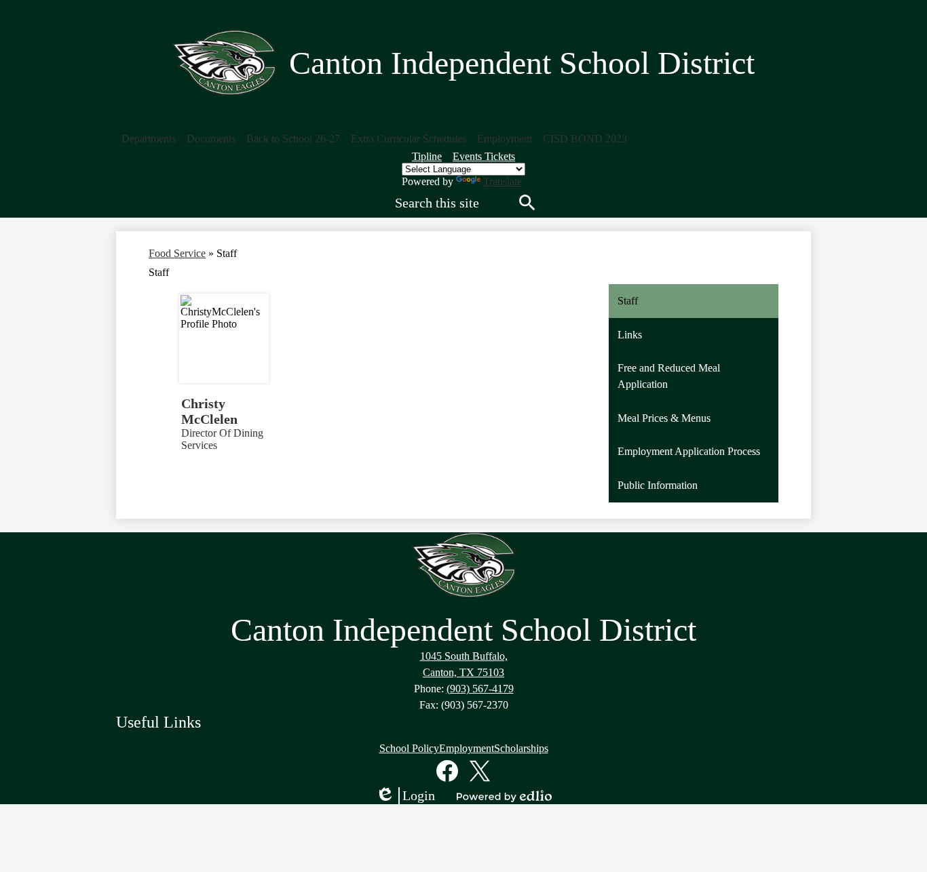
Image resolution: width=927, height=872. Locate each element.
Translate (502, 181)
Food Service (177, 253)
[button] (148, 139)
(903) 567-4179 (480, 688)
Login (405, 796)
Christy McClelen (209, 411)
